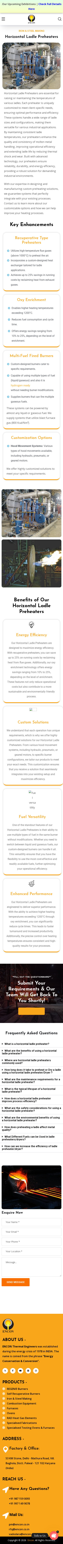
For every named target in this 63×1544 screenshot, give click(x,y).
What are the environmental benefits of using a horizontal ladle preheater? (31, 1119)
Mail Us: (16, 1514)
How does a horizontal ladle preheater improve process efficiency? (26, 1100)
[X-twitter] (5, 1371)
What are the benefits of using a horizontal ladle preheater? (29, 1052)
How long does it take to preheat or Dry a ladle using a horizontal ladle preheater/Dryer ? (31, 1071)
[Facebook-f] (13, 1371)
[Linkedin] (28, 1371)
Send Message (16, 1282)
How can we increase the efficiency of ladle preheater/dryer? (29, 1148)
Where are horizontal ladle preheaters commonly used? (26, 1062)
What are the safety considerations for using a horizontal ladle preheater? (31, 1109)
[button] (31, 1044)
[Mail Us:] (5, 1515)
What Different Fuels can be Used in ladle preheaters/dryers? (28, 1138)
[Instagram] (36, 1371)
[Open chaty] (54, 1535)
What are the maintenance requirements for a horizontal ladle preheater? (31, 1081)
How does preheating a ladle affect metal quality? (28, 1128)
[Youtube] (20, 1371)
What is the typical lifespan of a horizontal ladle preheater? (28, 1090)
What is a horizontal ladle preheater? (27, 1043)
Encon (30, 1540)
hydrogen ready (20, 385)
